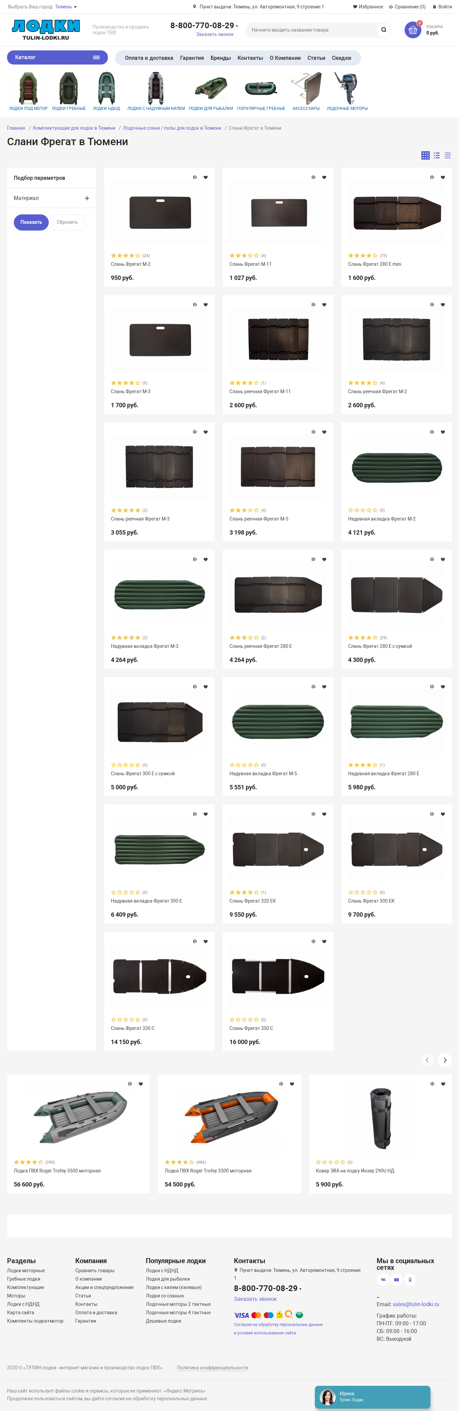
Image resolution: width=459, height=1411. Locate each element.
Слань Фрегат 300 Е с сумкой (143, 773)
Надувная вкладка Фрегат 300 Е (146, 901)
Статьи (316, 58)
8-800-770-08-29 (202, 25)
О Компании (285, 58)
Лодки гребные (69, 108)
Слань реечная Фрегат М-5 (259, 519)
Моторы (16, 1295)
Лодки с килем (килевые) (174, 1287)
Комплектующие (25, 1287)
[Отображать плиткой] (425, 155)
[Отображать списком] (436, 155)
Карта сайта (20, 1312)
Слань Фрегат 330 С (133, 1028)
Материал (26, 198)
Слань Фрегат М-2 (131, 264)
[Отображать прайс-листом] (448, 155)
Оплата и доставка (149, 58)
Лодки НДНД (106, 108)
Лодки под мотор (28, 108)
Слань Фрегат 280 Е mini (374, 264)
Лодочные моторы (347, 108)
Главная (16, 128)
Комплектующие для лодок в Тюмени (74, 128)
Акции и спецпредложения (104, 1287)
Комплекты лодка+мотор (35, 1321)
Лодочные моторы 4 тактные (178, 1312)
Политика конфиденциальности (212, 1367)
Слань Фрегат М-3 (131, 391)
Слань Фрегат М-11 (251, 264)
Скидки (341, 58)
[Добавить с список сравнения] (195, 177)
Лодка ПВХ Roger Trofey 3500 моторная (57, 1170)
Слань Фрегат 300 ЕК (371, 901)
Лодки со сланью (165, 1295)
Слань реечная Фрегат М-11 (260, 391)
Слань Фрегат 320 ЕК (253, 901)
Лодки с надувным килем (156, 108)
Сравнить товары (95, 1270)
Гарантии (85, 1321)
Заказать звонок (215, 34)
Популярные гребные (261, 108)
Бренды (221, 58)
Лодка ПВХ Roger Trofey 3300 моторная (208, 1170)
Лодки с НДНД (23, 1304)
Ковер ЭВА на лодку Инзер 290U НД (355, 1170)
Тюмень (63, 6)
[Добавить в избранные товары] (205, 177)
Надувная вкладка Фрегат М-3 (144, 646)
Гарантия (192, 58)
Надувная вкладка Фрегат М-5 (263, 773)
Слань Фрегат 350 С (251, 1028)
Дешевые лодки (163, 1321)
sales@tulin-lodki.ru (416, 1304)
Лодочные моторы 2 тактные (178, 1304)
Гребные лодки (23, 1279)
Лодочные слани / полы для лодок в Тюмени (172, 128)
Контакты (250, 58)
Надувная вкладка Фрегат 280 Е (383, 773)
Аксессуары (306, 108)
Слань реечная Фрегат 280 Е (261, 646)
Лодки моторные (26, 1270)
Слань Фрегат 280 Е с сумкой (380, 646)
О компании (88, 1279)
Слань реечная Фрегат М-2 (377, 391)
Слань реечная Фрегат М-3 (140, 519)
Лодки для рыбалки (211, 108)
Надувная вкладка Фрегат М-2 (382, 519)
